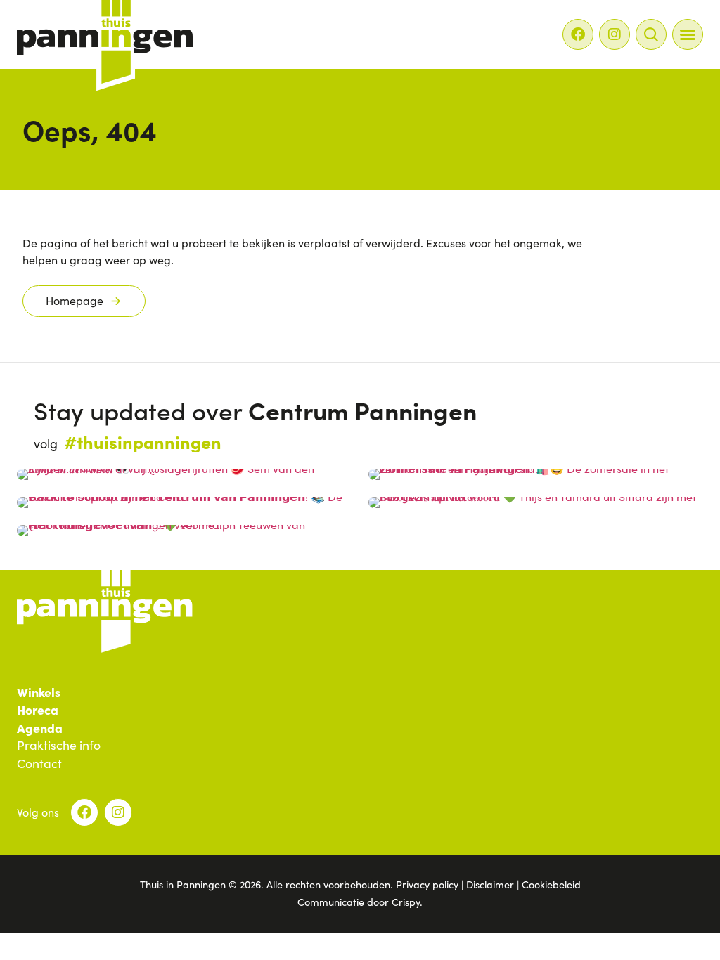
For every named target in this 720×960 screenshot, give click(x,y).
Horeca (37, 709)
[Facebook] (577, 34)
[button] (687, 34)
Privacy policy (427, 884)
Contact (39, 764)
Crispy (406, 902)
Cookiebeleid (551, 884)
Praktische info (59, 745)
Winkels (38, 692)
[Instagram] (614, 34)
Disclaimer (490, 884)
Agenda (40, 728)
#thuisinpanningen (142, 441)
